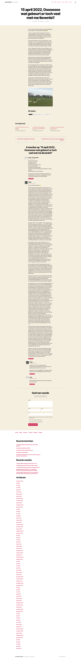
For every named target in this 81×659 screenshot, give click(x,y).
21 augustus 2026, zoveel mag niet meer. (24, 450)
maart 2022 (18, 596)
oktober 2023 (19, 555)
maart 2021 (18, 622)
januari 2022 (19, 600)
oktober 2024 (19, 528)
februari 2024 (19, 546)
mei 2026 (18, 487)
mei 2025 (18, 513)
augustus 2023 (19, 559)
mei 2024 (18, 539)
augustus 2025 (19, 507)
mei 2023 (18, 565)
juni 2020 (18, 641)
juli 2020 (18, 639)
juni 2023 (18, 563)
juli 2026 (18, 483)
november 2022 (19, 578)
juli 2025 (18, 509)
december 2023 (19, 550)
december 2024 (19, 524)
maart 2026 (18, 491)
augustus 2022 (19, 585)
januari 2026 (19, 496)
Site (28, 412)
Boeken (66, 2)
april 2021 (18, 620)
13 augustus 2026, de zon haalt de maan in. (29, 465)
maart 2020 (18, 648)
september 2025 (19, 505)
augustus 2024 (19, 533)
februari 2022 (19, 598)
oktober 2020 (19, 633)
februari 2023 (19, 572)
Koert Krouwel (8, 2)
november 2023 (19, 552)
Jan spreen (18, 467)
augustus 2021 (19, 611)
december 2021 (19, 602)
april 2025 (18, 515)
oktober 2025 (19, 502)
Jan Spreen (18, 463)
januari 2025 (19, 522)
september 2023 (19, 557)
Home (52, 2)
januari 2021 (18, 626)
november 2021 (19, 604)
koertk (36, 21)
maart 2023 (18, 570)
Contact (70, 2)
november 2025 (19, 500)
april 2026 (18, 489)
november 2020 (19, 631)
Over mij (62, 2)
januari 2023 (19, 574)
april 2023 (18, 568)
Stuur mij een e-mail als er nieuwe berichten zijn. (36, 421)
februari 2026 (19, 494)
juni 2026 (18, 485)
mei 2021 (18, 618)
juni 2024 (18, 537)
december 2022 (19, 576)
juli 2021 (18, 613)
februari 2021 (19, 624)
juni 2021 (18, 615)
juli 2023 (18, 561)
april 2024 (18, 541)
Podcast (59, 2)
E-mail (42, 408)
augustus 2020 (19, 637)
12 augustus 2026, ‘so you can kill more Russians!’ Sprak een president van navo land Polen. (26, 470)
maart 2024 (18, 544)
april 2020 (18, 646)
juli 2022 (18, 587)
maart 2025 (18, 518)
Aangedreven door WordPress (29, 656)
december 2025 (19, 498)
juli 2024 (18, 535)
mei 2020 (18, 644)
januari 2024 (19, 548)
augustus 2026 (19, 481)
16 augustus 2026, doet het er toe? (29, 463)
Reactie (29, 400)
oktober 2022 (19, 581)
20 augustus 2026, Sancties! (22, 452)
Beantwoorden (31, 178)
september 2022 (19, 583)
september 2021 (19, 609)
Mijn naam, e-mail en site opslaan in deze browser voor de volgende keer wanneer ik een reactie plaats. (41, 417)
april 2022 (18, 594)
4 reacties (47, 21)
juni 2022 (18, 589)
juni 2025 (18, 511)
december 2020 (19, 628)
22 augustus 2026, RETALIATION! (23, 448)
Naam (29, 408)
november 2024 (19, 526)
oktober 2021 (19, 607)
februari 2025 (19, 520)
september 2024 (19, 531)
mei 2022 (18, 591)
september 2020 (19, 635)
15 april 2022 (41, 21)
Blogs (55, 2)
